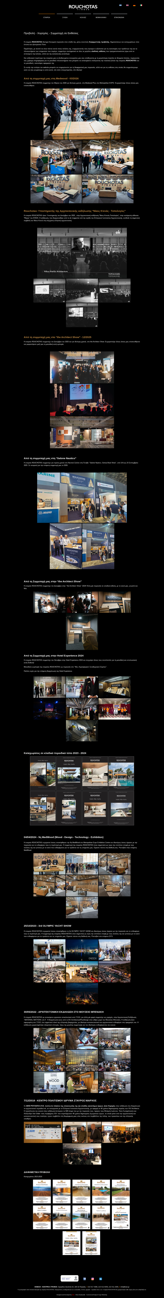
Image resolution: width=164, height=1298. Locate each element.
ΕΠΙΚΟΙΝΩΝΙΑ (119, 17)
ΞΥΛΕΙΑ (65, 17)
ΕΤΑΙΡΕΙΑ (46, 17)
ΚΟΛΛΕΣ (83, 17)
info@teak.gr (125, 1287)
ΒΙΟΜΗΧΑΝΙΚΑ (101, 17)
